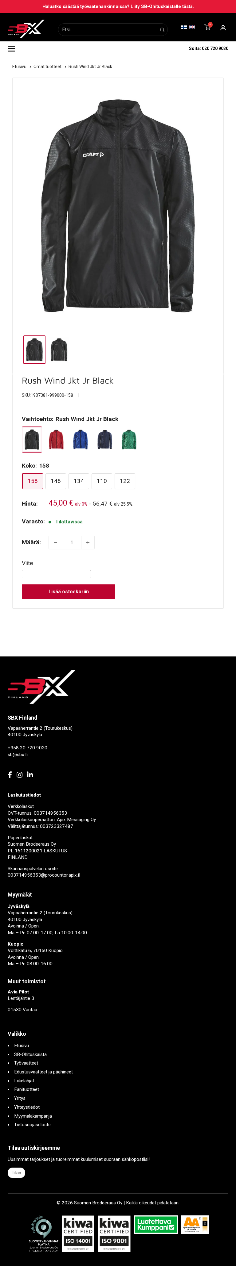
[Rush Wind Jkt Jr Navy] (105, 439)
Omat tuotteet (47, 66)
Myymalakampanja (33, 1116)
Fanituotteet (26, 1089)
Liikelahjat (24, 1081)
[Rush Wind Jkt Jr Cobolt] (80, 439)
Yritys (20, 1098)
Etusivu (19, 66)
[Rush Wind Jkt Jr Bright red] (56, 439)
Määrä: (31, 542)
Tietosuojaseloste (32, 1124)
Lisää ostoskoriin (69, 592)
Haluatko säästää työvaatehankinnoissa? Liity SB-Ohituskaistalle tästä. (118, 6)
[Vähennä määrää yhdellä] (55, 542)
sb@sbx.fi (18, 754)
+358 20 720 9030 (27, 748)
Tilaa (16, 1172)
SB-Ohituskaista (30, 1054)
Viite (27, 563)
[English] (192, 26)
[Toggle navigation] (11, 48)
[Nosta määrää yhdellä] (87, 542)
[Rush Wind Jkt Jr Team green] (129, 439)
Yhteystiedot (27, 1107)
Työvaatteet (26, 1063)
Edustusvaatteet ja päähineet (43, 1072)
